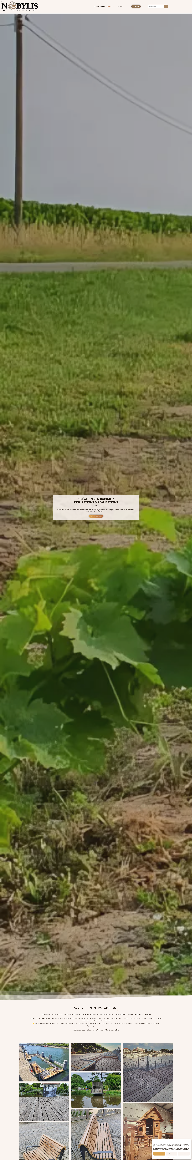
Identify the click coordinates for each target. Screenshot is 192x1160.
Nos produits (99, 6)
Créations (110, 6)
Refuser (171, 1154)
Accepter (159, 1154)
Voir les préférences (184, 1154)
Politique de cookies (171, 1157)
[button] (189, 1141)
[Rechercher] (166, 6)
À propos (120, 6)
